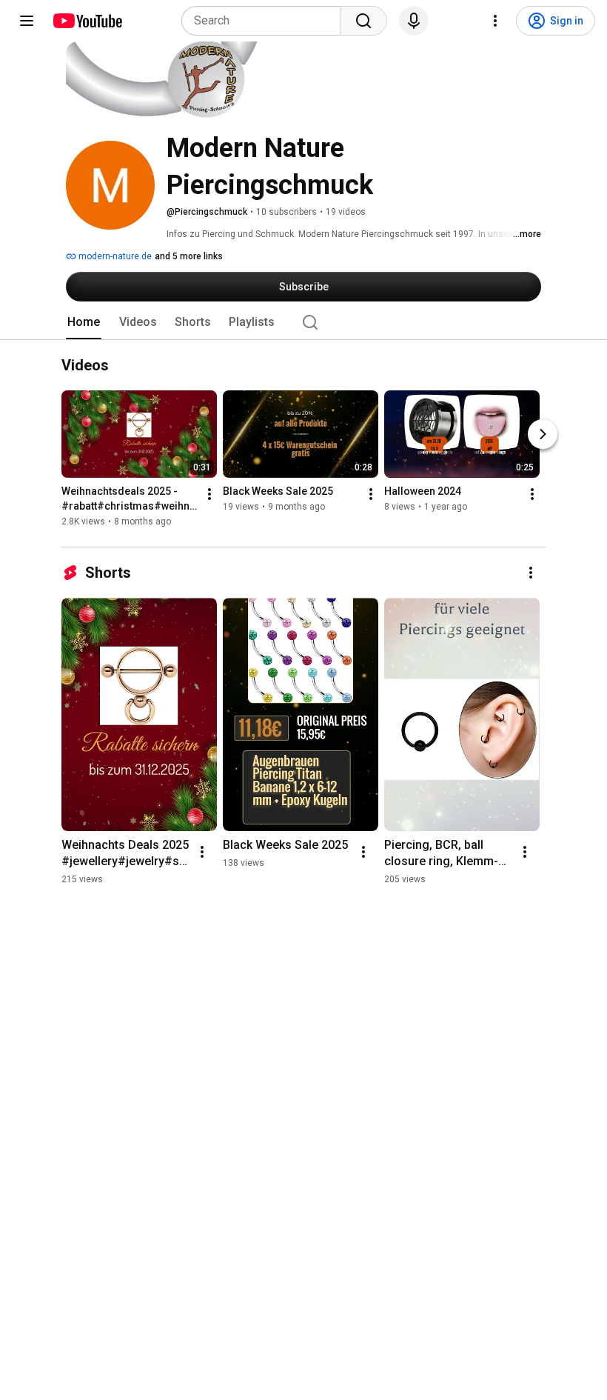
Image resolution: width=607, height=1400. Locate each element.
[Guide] (27, 21)
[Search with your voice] (414, 21)
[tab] (83, 322)
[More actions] (209, 495)
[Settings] (495, 21)
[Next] (542, 435)
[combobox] (265, 21)
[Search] (363, 21)
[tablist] (303, 322)
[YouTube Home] (87, 20)
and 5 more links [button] (189, 256)
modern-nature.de (114, 256)
